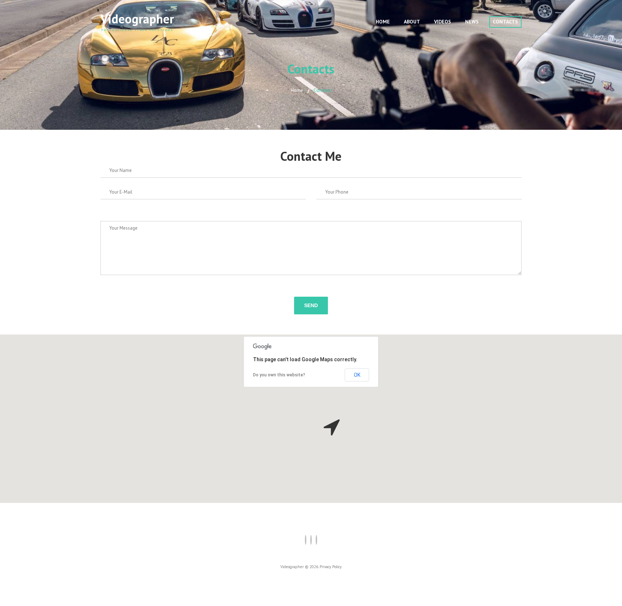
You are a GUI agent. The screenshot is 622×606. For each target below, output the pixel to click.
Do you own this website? (279, 374)
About (412, 21)
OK (357, 375)
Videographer (137, 18)
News (472, 21)
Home (383, 21)
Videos (442, 21)
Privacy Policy (331, 566)
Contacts (505, 21)
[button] (332, 427)
